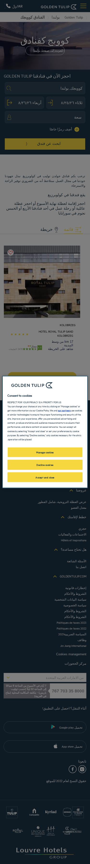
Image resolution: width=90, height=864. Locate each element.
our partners (64, 410)
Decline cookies (45, 464)
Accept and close (45, 477)
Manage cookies (45, 452)
